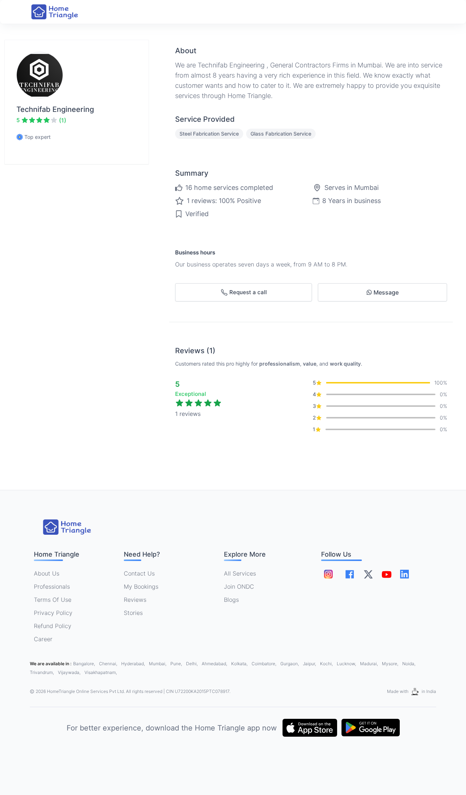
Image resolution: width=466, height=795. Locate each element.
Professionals (52, 586)
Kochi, (327, 663)
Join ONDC (239, 586)
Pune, (176, 663)
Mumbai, (158, 663)
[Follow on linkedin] (404, 574)
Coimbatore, (264, 663)
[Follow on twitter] (368, 574)
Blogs (231, 599)
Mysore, (390, 663)
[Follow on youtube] (386, 574)
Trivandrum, (42, 672)
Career (43, 639)
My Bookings (141, 586)
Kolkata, (240, 663)
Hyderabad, (133, 663)
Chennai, (108, 663)
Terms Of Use (52, 599)
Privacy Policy (53, 612)
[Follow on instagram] (328, 574)
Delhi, (192, 663)
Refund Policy (52, 626)
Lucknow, (347, 663)
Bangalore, (84, 663)
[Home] (62, 11)
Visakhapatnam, (100, 672)
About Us (46, 573)
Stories (133, 612)
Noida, (408, 663)
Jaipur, (310, 663)
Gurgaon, (290, 663)
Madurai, (369, 663)
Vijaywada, (70, 672)
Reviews (135, 599)
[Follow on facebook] (349, 574)
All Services (240, 573)
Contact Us (139, 573)
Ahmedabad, (215, 663)
